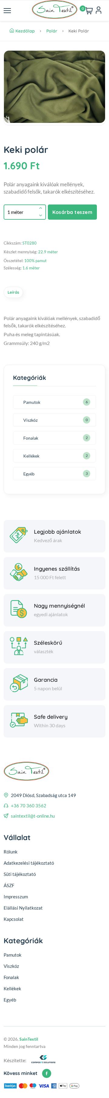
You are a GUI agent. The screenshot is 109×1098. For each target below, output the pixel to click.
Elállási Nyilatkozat (23, 907)
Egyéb (29, 473)
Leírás (13, 292)
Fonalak (30, 438)
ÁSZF (9, 885)
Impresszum (16, 896)
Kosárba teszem (72, 212)
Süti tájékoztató (20, 874)
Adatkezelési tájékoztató (29, 863)
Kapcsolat (14, 919)
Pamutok (31, 402)
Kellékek (31, 455)
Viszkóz (30, 420)
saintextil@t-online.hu (33, 816)
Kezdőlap (25, 31)
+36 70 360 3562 (28, 805)
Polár (52, 31)
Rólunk (11, 851)
